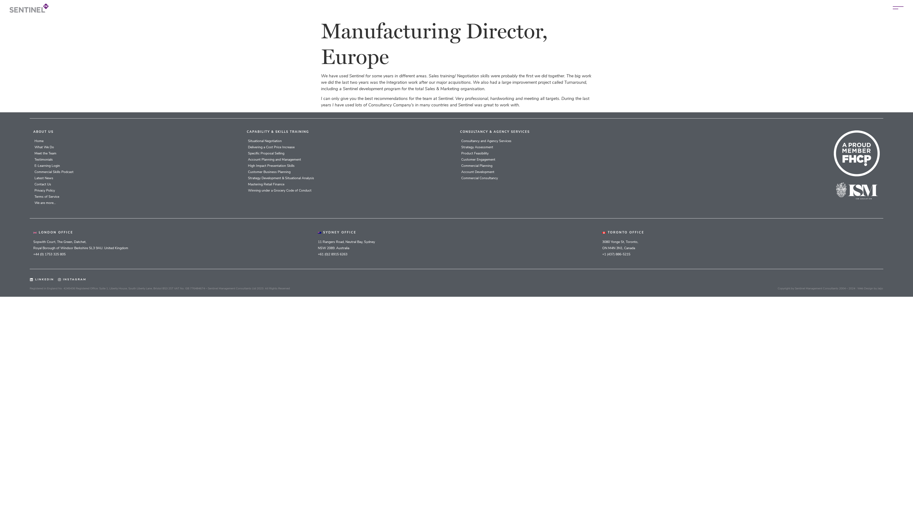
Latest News (43, 178)
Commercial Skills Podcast (53, 172)
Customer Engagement (478, 160)
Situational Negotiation (265, 141)
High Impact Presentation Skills (271, 166)
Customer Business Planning (269, 172)
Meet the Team (45, 153)
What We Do (44, 147)
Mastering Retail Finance (266, 184)
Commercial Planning (476, 166)
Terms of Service (46, 197)
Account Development (477, 172)
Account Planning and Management (274, 160)
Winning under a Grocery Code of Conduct (279, 191)
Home (39, 141)
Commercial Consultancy (479, 178)
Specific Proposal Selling (266, 153)
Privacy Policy (44, 191)
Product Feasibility (475, 153)
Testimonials (43, 160)
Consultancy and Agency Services (486, 141)
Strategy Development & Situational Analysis (281, 178)
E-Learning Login (47, 166)
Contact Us (42, 184)
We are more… (45, 203)
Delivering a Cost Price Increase (271, 147)
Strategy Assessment (477, 147)
